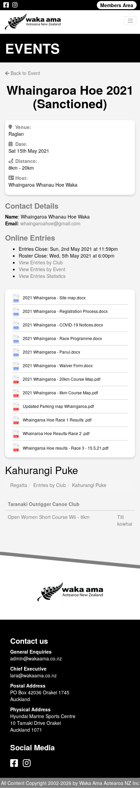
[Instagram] (15, 5)
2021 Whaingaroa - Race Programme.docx (62, 338)
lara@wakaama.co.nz (33, 675)
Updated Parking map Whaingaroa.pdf (58, 406)
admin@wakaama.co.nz (36, 658)
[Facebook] (6, 5)
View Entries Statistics (42, 276)
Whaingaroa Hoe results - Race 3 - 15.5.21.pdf (65, 448)
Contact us (29, 640)
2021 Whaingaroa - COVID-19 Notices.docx (63, 324)
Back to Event (24, 73)
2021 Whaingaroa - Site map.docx (54, 297)
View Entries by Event (42, 269)
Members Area (116, 5)
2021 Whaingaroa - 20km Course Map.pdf (61, 379)
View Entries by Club (41, 262)
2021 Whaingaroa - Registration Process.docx (65, 311)
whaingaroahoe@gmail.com (50, 223)
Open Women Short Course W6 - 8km (49, 516)
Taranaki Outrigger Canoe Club (44, 504)
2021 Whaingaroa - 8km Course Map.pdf (60, 392)
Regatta (18, 485)
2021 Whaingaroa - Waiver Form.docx (58, 365)
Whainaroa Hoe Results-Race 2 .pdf (56, 433)
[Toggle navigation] (130, 20)
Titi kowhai (124, 520)
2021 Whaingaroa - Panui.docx (51, 352)
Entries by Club (49, 485)
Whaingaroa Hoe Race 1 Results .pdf (57, 419)
